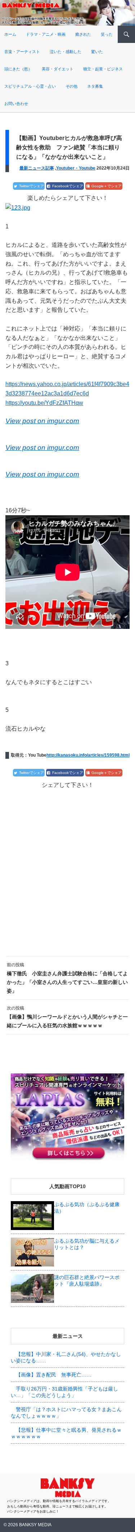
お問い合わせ (16, 103)
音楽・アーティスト (22, 51)
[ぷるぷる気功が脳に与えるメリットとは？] (32, 1252)
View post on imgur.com (42, 421)
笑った (107, 34)
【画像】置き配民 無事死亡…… (53, 1375)
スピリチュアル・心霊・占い (30, 86)
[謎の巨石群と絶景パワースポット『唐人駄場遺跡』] (32, 1288)
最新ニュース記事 (36, 168)
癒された (83, 34)
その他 (71, 86)
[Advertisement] (67, 866)
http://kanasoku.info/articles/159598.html (88, 755)
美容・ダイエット (57, 69)
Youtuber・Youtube (75, 168)
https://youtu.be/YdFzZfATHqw (44, 403)
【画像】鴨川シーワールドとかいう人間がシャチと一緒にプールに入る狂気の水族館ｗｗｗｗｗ (67, 1017)
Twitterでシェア (31, 186)
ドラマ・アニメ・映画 (46, 34)
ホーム (10, 34)
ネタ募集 (95, 86)
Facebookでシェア (67, 186)
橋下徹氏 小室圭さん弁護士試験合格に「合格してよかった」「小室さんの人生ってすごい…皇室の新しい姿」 (67, 978)
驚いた (97, 51)
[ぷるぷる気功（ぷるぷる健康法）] (32, 1215)
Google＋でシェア (106, 186)
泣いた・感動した (65, 51)
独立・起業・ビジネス (103, 69)
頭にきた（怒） (18, 69)
